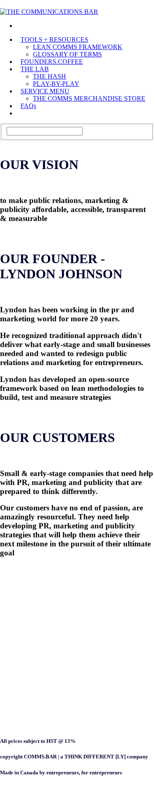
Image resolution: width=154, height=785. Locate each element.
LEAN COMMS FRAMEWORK (77, 46)
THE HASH (49, 76)
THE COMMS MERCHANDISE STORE (89, 98)
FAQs (28, 105)
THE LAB (35, 68)
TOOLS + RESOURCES (54, 39)
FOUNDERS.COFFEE (52, 61)
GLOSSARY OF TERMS (67, 54)
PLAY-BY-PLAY (56, 83)
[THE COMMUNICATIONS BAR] (20, 25)
